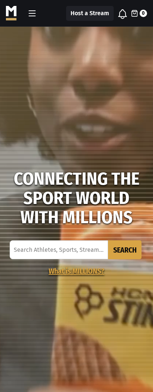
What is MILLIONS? (76, 271)
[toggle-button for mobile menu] (32, 13)
